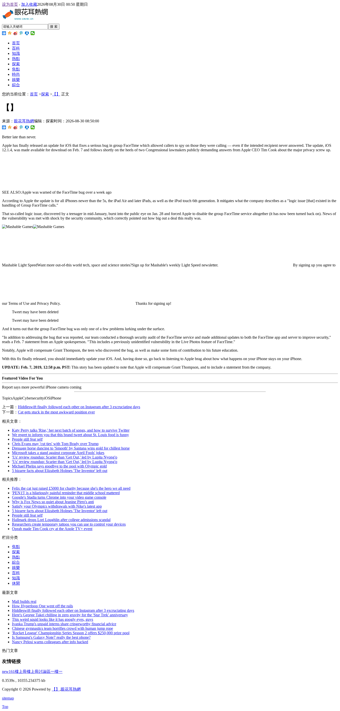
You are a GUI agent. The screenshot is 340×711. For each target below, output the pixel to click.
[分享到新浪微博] (15, 33)
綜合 (16, 85)
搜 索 (53, 26)
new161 (8, 671)
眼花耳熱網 (24, 121)
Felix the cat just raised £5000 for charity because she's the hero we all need (71, 488)
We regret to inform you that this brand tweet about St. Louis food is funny (70, 435)
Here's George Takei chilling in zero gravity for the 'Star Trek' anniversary (70, 615)
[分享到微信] (33, 33)
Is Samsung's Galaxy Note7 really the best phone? (51, 637)
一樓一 (56, 671)
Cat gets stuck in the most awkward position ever (56, 412)
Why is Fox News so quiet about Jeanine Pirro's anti (53, 502)
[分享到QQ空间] (10, 33)
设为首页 (10, 4)
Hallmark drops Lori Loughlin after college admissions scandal (61, 520)
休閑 (16, 583)
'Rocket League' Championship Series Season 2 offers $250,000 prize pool (70, 633)
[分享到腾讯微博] (21, 33)
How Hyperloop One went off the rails (42, 606)
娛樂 (16, 80)
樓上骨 (21, 671)
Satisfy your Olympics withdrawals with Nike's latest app (57, 506)
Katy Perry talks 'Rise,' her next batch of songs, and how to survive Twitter (70, 430)
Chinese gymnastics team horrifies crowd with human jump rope (62, 628)
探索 (16, 64)
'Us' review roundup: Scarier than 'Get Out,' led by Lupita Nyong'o (64, 457)
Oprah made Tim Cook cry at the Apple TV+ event (52, 529)
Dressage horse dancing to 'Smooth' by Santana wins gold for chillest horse (71, 448)
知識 (16, 53)
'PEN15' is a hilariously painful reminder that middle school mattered (66, 493)
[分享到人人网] (27, 33)
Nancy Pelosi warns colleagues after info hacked (50, 642)
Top (5, 707)
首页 (16, 43)
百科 (16, 48)
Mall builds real (24, 601)
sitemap (8, 698)
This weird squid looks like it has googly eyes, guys (52, 619)
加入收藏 (29, 4)
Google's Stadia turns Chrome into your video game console (59, 497)
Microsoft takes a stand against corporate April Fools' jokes (58, 453)
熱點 (16, 59)
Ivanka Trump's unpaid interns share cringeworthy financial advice (64, 624)
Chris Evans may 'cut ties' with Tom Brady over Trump (55, 444)
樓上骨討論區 (39, 671)
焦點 (16, 69)
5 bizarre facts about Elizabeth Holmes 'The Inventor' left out (59, 471)
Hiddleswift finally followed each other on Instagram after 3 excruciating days (79, 407)
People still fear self (27, 439)
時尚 (16, 74)
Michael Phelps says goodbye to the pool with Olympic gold (59, 466)
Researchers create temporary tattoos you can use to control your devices (69, 524)
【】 (56, 94)
